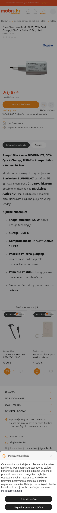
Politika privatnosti (11, 490)
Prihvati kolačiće (28, 499)
